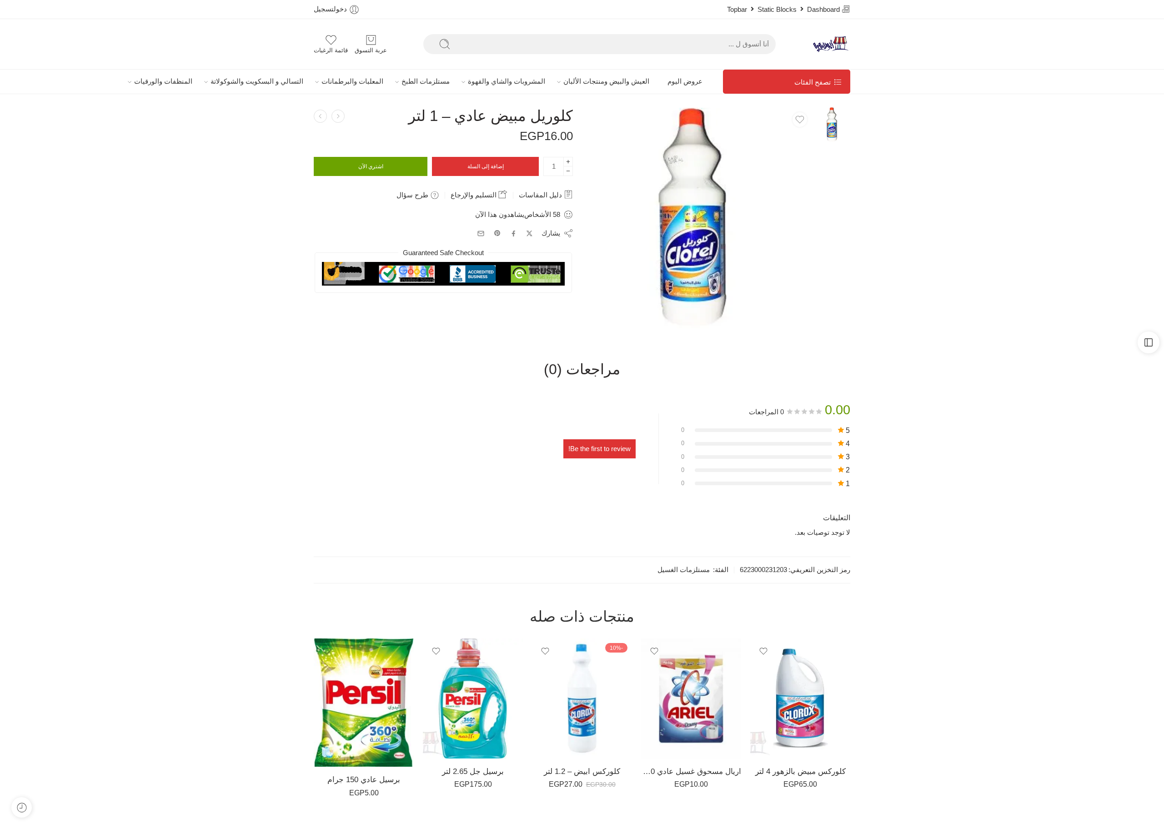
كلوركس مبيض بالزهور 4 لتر (800, 771)
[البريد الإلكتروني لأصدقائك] (481, 233)
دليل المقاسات (541, 195)
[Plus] (568, 161)
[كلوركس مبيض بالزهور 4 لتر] (800, 698)
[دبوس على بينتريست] (497, 233)
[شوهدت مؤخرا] (21, 807)
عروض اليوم (684, 81)
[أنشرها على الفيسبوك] (513, 233)
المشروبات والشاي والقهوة (506, 81)
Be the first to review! (599, 448)
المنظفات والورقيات (163, 81)
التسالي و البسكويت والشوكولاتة (257, 81)
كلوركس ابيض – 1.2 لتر (582, 771)
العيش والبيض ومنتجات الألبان (606, 81)
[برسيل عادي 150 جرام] (364, 702)
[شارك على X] (529, 233)
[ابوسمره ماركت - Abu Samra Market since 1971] (831, 44)
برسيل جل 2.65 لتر (473, 771)
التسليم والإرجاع (474, 195)
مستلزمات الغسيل (683, 569)
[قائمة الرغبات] (800, 119)
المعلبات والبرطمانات (352, 81)
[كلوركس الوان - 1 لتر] (320, 116)
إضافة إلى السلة (485, 166)
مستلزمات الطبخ (425, 81)
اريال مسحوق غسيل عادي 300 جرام (691, 771)
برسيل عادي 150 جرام (363, 779)
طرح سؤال (413, 195)
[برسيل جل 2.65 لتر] (473, 698)
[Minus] (568, 171)
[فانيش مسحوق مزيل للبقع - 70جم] (338, 116)
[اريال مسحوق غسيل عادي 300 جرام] (691, 698)
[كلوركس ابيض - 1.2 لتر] (582, 698)
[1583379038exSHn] (833, 124)
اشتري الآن (370, 166)
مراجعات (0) (582, 369)
